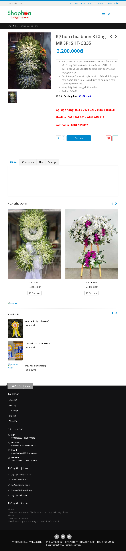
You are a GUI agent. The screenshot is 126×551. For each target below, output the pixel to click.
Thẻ (41, 162)
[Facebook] (56, 536)
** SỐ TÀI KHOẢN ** (21, 542)
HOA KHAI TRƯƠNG (53, 542)
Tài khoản (73, 3)
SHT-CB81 (35, 282)
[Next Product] (116, 36)
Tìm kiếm (13, 421)
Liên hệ (12, 405)
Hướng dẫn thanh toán (21, 490)
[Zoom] (48, 86)
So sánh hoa (16, 3)
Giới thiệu (13, 400)
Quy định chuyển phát (21, 474)
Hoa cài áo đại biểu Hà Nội (37, 321)
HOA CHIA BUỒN (88, 542)
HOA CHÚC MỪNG (105, 542)
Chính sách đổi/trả (19, 479)
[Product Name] (15, 328)
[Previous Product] (110, 36)
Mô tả (13, 162)
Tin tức (101, 3)
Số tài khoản (28, 162)
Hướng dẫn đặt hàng (20, 484)
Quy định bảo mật (19, 495)
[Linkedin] (69, 536)
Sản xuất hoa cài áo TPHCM (38, 343)
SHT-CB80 (91, 282)
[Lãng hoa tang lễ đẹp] (91, 244)
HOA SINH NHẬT (71, 542)
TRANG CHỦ (37, 542)
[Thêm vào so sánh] (115, 138)
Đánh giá (52, 162)
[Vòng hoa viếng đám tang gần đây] (34, 244)
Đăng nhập (113, 3)
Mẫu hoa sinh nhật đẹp (36, 365)
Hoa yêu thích (87, 3)
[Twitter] (63, 536)
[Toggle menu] (103, 14)
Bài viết (12, 415)
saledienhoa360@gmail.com (24, 453)
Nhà (10, 25)
